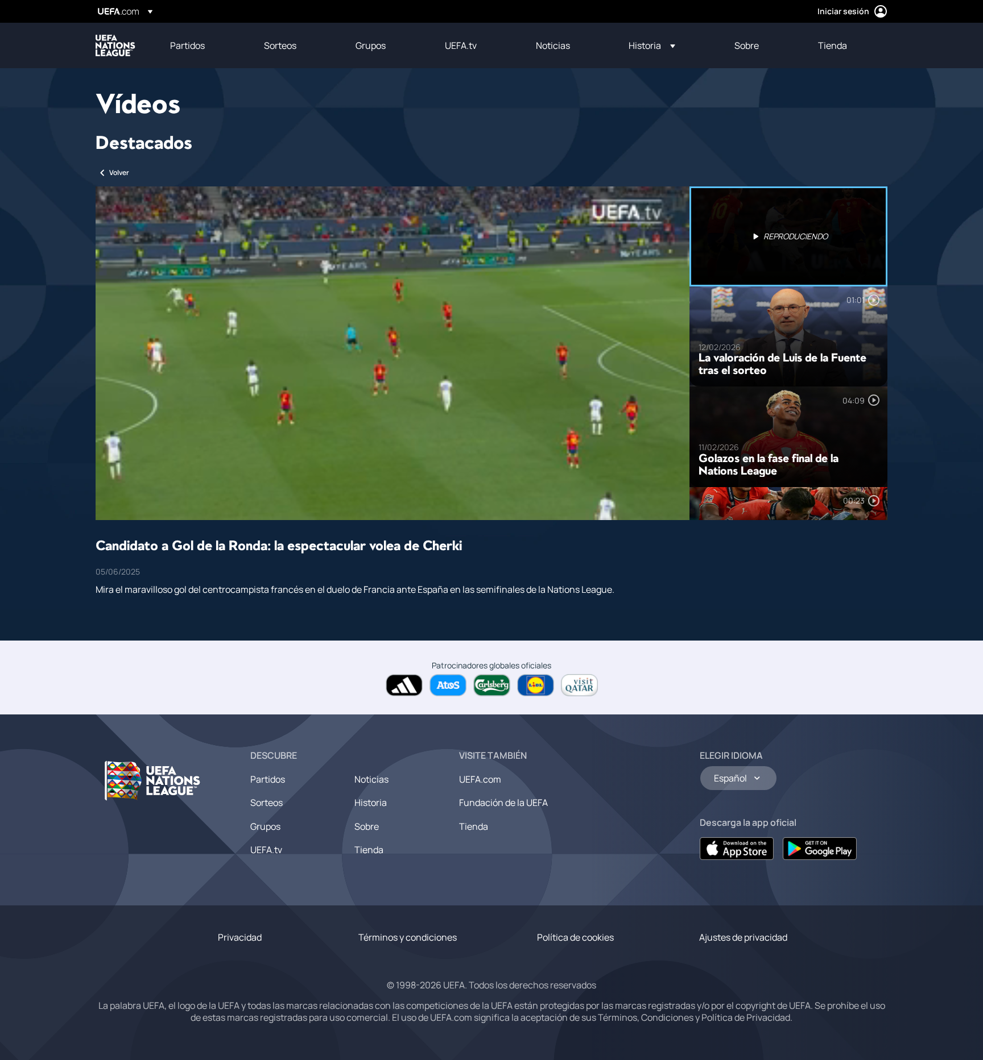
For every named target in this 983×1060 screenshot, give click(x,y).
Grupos (265, 826)
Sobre (366, 826)
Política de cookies (575, 937)
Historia (370, 802)
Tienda (368, 849)
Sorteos (266, 802)
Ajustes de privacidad (743, 937)
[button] (652, 45)
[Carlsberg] (491, 685)
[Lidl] (535, 685)
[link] (187, 45)
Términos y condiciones (407, 937)
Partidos (267, 779)
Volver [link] (119, 172)
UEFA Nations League (115, 45)
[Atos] (447, 685)
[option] (788, 236)
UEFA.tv (266, 849)
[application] (392, 353)
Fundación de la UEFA (503, 802)
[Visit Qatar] (579, 685)
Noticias (371, 779)
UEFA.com (480, 779)
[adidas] (404, 685)
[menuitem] (203, 45)
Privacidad (240, 937)
